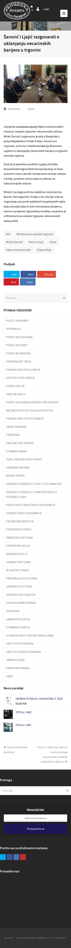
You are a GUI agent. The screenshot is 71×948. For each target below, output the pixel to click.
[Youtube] (23, 857)
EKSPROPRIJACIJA (18, 545)
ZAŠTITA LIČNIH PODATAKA (23, 652)
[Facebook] (10, 857)
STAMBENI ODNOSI (18, 627)
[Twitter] (3, 857)
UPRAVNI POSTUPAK (19, 586)
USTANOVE (13, 611)
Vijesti (31, 109)
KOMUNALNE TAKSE (18, 361)
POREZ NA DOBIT (17, 345)
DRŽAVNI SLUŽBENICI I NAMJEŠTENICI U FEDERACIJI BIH (31, 494)
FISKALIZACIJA (15, 386)
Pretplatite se (35, 829)
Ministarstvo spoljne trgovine (35, 234)
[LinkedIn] (16, 857)
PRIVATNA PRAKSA (18, 668)
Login (46, 9)
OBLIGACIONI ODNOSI (20, 443)
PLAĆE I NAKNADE (17, 320)
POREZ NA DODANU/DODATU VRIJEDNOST (33, 402)
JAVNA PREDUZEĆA (18, 619)
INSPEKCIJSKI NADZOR (20, 595)
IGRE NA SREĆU (15, 394)
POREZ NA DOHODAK (19, 337)
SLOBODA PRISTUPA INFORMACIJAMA (30, 635)
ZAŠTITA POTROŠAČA (19, 643)
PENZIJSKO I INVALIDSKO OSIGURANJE (30, 505)
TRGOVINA (12, 435)
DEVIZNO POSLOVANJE (20, 377)
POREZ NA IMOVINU (18, 353)
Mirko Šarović (14, 242)
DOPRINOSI (13, 329)
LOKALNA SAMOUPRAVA (21, 603)
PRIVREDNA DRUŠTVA (19, 521)
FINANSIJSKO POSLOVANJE (23, 369)
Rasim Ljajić (36, 242)
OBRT (9, 676)
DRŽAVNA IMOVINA (18, 467)
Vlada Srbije (44, 250)
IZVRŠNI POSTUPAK (18, 562)
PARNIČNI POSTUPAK (19, 537)
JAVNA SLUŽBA (15, 660)
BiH (8, 234)
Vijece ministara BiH (18, 250)
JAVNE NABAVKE (16, 427)
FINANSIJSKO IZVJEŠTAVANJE (25, 418)
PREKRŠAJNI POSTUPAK (21, 578)
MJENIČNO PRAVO (17, 570)
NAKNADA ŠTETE (17, 554)
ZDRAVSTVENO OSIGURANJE (24, 513)
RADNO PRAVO (15, 475)
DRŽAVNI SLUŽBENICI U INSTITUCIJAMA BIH (34, 484)
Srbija (52, 242)
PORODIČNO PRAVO (18, 529)
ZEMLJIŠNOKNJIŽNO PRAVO (24, 459)
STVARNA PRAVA (16, 451)
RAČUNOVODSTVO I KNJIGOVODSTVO (29, 410)
